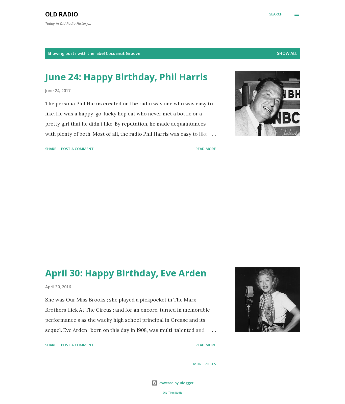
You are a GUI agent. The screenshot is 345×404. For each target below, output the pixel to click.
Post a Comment (77, 148)
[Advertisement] (130, 210)
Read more (205, 148)
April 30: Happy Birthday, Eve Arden (126, 273)
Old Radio (61, 14)
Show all (287, 53)
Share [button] (50, 148)
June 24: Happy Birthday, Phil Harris (126, 77)
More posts (204, 363)
